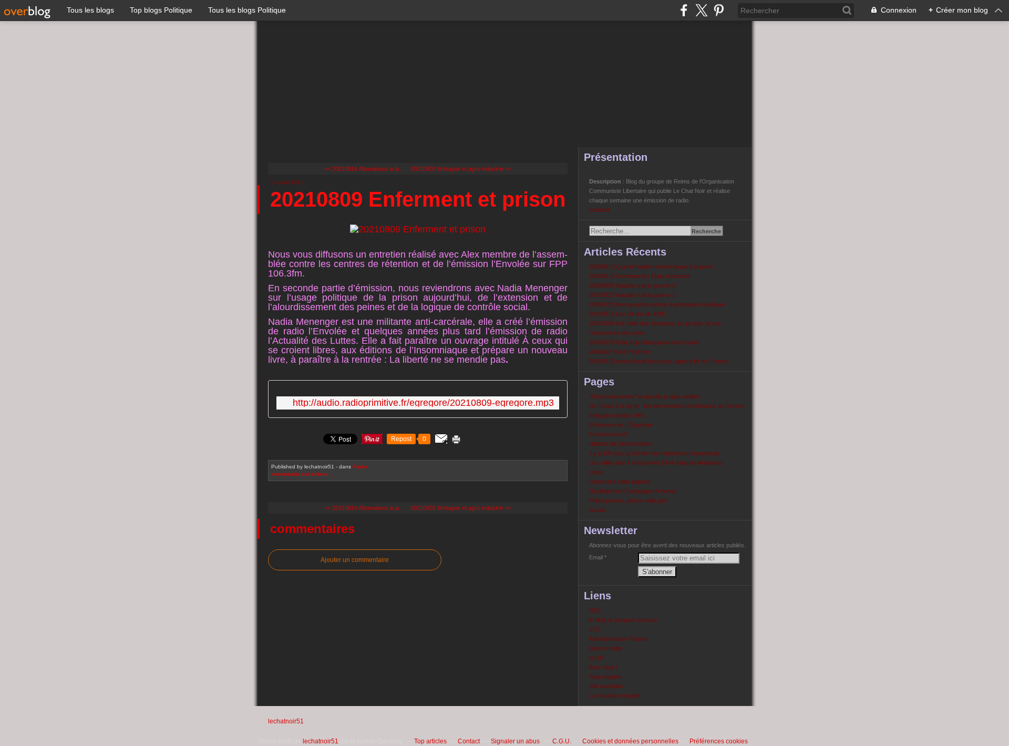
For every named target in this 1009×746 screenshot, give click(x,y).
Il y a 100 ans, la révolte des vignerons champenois (654, 453)
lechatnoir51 (286, 721)
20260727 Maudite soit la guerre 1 (632, 295)
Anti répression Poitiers (618, 639)
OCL (595, 610)
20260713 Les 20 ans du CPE (627, 314)
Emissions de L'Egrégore (621, 425)
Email (596, 557)
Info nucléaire (606, 686)
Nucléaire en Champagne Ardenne (632, 491)
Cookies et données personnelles (630, 741)
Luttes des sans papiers (620, 481)
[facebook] (684, 10)
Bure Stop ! (603, 667)
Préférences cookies (718, 741)
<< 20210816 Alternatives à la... (364, 169)
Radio (360, 466)
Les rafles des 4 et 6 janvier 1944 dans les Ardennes (656, 462)
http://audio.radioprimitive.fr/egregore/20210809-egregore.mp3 (423, 403)
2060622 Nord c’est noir (619, 352)
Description (606, 181)
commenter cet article (300, 474)
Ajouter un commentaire (355, 560)
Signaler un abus (516, 741)
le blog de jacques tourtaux (623, 620)
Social (596, 510)
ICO (594, 629)
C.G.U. (561, 741)
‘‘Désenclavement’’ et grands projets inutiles (644, 396)
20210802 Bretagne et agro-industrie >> (460, 169)
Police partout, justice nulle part (628, 500)
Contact (599, 210)
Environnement (608, 434)
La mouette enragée (614, 695)
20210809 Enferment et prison (417, 199)
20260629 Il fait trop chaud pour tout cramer (645, 342)
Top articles (430, 741)
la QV (596, 658)
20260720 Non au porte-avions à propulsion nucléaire (657, 304)
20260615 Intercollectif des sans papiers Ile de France (658, 361)
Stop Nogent (605, 676)
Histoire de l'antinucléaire (620, 444)
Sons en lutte (605, 648)
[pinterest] (718, 10)
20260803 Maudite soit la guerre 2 (632, 285)
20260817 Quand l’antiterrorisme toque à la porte (651, 266)
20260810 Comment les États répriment (639, 276)
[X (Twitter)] (701, 10)
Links (596, 472)
